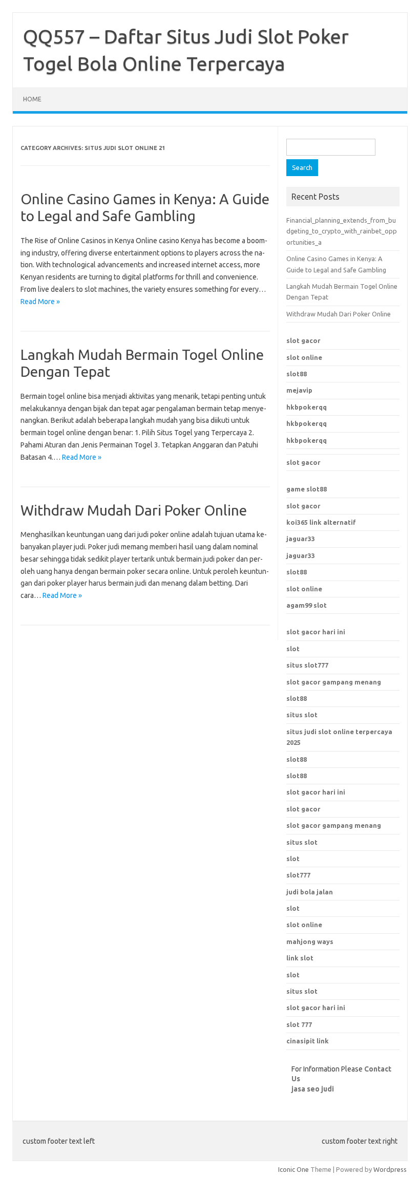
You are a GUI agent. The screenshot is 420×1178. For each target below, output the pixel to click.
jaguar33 (300, 538)
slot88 (296, 373)
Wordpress (390, 1169)
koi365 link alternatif (321, 522)
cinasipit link (307, 1040)
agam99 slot (306, 605)
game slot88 (306, 488)
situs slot (302, 714)
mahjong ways (309, 941)
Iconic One (293, 1169)
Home (32, 99)
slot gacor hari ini (315, 631)
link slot (299, 957)
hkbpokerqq (306, 407)
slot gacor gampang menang (333, 682)
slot (293, 648)
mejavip (299, 390)
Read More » (40, 301)
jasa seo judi (312, 1089)
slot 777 (299, 1024)
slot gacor (303, 340)
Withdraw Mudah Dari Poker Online (133, 510)
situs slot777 (307, 665)
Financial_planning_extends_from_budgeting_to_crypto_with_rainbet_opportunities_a (341, 231)
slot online (304, 357)
